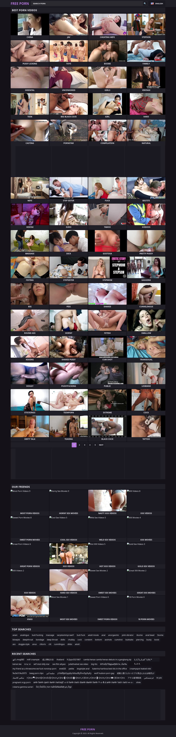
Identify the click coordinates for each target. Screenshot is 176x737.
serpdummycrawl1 (65, 635)
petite (71, 668)
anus (34, 644)
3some (160, 635)
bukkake (129, 639)
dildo (70, 644)
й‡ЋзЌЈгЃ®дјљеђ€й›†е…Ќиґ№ (113, 664)
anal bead (149, 635)
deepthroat (28, 639)
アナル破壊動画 (134, 677)
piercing (140, 639)
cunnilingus (59, 644)
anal (103, 635)
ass (14, 644)
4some (139, 635)
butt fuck (81, 635)
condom (88, 639)
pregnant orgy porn (22, 682)
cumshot (119, 639)
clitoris (43, 644)
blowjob (16, 639)
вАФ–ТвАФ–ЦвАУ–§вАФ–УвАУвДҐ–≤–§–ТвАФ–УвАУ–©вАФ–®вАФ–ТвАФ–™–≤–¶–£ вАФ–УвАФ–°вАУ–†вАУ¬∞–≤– (83, 682)
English (159, 3)
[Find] (145, 3)
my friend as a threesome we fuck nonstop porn (34, 668)
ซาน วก (27, 664)
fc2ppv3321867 (74, 659)
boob (156, 639)
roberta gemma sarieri (23, 687)
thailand (60, 659)
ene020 (62, 668)
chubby (71, 639)
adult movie (93, 635)
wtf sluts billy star (42, 664)
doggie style (23, 644)
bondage (40, 639)
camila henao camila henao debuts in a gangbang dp (107, 659)
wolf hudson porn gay (104, 673)
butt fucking (37, 635)
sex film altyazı (59, 664)
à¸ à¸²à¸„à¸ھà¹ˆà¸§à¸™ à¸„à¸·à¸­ (143, 660)
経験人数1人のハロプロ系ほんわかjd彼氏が (135, 673)
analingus (24, 635)
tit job (159, 677)
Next (101, 445)
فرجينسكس (149, 677)
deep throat (52, 639)
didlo (63, 639)
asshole (108, 639)
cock (80, 639)
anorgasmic (113, 635)
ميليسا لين (50, 673)
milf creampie (33, 659)
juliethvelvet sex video (78, 664)
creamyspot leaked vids (140, 668)
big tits (94, 664)
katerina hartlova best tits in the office (109, 668)
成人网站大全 (48, 659)
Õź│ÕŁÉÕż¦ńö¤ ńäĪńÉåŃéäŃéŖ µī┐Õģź (54, 687)
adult (77, 644)
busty (148, 639)
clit (50, 644)
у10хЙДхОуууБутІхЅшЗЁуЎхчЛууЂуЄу (74, 673)
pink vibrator (128, 635)
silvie (138, 682)
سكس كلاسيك (18, 677)
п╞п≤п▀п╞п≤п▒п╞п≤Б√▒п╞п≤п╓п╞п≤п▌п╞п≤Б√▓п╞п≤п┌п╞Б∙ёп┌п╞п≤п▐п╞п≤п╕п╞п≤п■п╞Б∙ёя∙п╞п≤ (76, 677)
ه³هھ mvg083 (18, 659)
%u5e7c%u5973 (20, 673)
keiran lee (17, 664)
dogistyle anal (83, 668)
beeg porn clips (36, 673)
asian (15, 635)
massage (50, 635)
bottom (98, 639)
